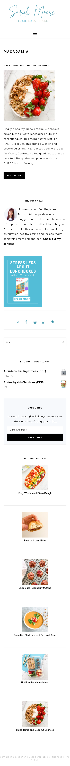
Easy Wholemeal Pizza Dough (35, 493)
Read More (14, 175)
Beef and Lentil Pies (35, 540)
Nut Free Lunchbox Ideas (35, 682)
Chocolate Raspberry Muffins (35, 587)
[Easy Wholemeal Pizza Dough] (35, 489)
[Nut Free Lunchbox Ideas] (35, 678)
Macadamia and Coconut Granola (27, 65)
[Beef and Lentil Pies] (35, 536)
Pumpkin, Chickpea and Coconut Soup (35, 635)
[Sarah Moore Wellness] (35, 24)
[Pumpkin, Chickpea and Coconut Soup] (35, 631)
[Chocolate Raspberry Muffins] (35, 584)
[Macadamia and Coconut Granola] (35, 726)
